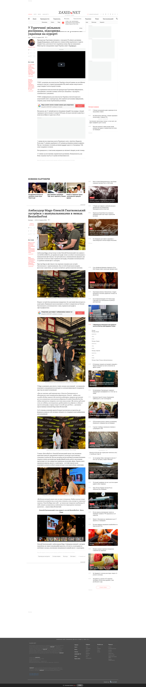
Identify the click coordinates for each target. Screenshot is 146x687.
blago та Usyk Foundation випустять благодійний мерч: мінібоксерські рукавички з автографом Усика (31, 247)
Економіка (44, 22)
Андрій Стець (31, 47)
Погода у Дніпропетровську (105, 360)
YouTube (98, 651)
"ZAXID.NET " (52, 646)
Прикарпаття (44, 19)
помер (76, 111)
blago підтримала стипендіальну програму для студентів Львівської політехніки (31, 261)
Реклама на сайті (111, 655)
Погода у (95, 331)
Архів (76, 656)
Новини (30, 14)
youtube (110, 14)
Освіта (52, 22)
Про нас (109, 647)
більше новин (103, 587)
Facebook (99, 648)
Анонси (76, 651)
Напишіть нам (110, 653)
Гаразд (80, 28)
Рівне (97, 19)
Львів (34, 19)
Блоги (39, 14)
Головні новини (56, 556)
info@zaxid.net (44, 661)
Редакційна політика (112, 648)
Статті (35, 14)
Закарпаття (77, 19)
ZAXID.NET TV (46, 14)
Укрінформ (72, 46)
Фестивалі (73, 556)
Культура (94, 22)
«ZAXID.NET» (37, 657)
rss (117, 14)
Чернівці (88, 19)
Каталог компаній (93, 14)
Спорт (86, 22)
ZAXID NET (69, 12)
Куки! (74, 685)
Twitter (98, 650)
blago (46, 253)
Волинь (66, 19)
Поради (60, 22)
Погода (93, 330)
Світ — (30, 37)
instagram (105, 14)
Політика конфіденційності (111, 660)
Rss (97, 647)
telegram (108, 14)
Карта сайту (77, 658)
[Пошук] (116, 19)
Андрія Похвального (43, 42)
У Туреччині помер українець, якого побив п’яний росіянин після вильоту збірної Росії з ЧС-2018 (31, 69)
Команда (110, 650)
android (112, 14)
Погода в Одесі (95, 360)
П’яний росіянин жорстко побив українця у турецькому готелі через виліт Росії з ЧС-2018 (31, 84)
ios (115, 14)
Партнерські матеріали (44, 556)
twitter (103, 14)
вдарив (64, 145)
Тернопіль (56, 19)
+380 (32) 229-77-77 (37, 660)
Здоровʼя (102, 22)
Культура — (31, 220)
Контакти (110, 651)
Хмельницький (108, 19)
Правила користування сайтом (112, 657)
